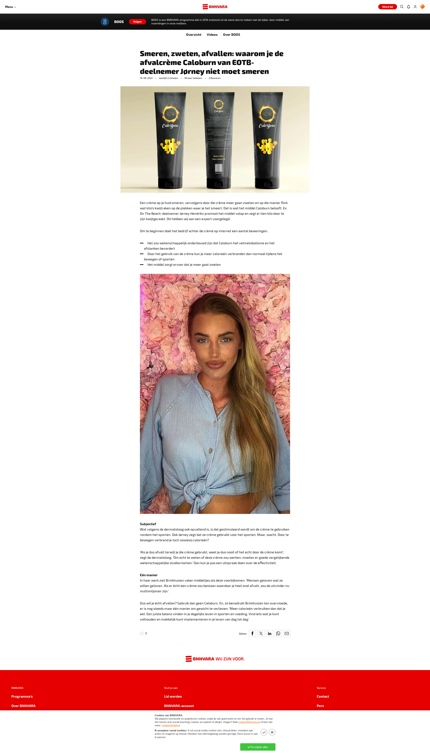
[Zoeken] (402, 7)
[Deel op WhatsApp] (278, 633)
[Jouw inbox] (408, 7)
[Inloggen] (415, 7)
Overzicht (193, 34)
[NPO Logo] (422, 7)
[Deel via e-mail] (286, 633)
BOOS (119, 22)
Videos (212, 34)
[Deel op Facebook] (252, 633)
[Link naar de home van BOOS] (105, 22)
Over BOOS (231, 34)
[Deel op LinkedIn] (269, 633)
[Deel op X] (261, 633)
